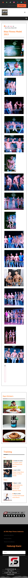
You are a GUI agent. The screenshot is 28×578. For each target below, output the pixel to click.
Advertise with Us (8, 535)
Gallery (11, 26)
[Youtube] (25, 2)
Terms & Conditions (9, 542)
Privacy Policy (7, 538)
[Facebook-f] (17, 2)
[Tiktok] (10, 2)
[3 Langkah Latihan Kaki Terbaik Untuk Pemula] (8, 464)
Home (6, 26)
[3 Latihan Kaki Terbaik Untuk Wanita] (8, 497)
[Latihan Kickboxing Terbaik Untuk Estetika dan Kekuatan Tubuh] (8, 486)
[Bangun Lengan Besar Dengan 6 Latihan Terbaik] (8, 473)
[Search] (26, 18)
